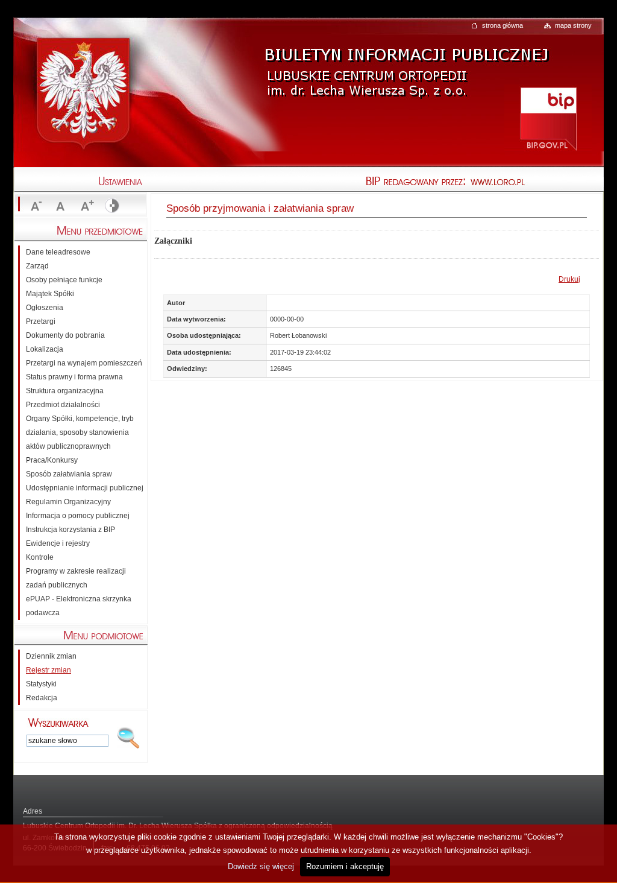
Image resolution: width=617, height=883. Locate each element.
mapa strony (573, 25)
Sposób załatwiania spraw (69, 474)
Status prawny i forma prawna (74, 377)
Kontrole (40, 557)
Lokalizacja (44, 349)
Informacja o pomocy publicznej (78, 515)
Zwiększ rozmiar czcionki (85, 206)
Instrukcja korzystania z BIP (70, 529)
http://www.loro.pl (537, 182)
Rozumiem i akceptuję (345, 866)
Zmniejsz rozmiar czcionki (35, 206)
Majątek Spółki (50, 294)
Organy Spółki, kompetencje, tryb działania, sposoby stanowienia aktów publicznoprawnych (80, 432)
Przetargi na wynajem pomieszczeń (84, 363)
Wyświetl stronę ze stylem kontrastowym (111, 206)
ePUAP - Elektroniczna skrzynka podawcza (78, 606)
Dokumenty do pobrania (65, 335)
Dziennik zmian (51, 656)
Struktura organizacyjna (65, 391)
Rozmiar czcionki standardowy (60, 206)
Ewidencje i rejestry (58, 543)
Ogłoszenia (44, 307)
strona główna (502, 25)
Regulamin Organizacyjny (68, 502)
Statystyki (41, 684)
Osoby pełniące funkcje (64, 280)
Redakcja (41, 698)
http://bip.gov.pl (548, 117)
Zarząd (37, 266)
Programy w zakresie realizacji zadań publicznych (76, 578)
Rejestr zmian (48, 670)
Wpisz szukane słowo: (58, 722)
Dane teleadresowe (58, 252)
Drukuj (569, 279)
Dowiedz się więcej (261, 866)
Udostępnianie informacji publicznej (84, 488)
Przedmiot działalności (63, 404)
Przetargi (40, 321)
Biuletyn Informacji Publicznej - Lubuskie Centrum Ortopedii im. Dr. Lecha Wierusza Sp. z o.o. (405, 63)
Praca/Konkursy (52, 460)
